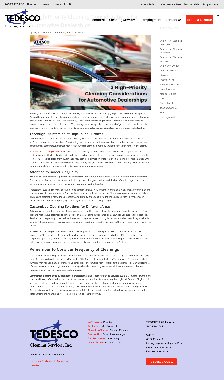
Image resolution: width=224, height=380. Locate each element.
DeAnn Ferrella (96, 342)
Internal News (167, 80)
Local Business (167, 89)
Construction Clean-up (171, 70)
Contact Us (173, 20)
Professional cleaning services (45, 151)
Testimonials (191, 4)
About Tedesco (149, 4)
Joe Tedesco (94, 326)
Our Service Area (171, 4)
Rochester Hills (168, 103)
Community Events (169, 66)
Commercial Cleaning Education (60, 32)
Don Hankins (94, 334)
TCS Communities (169, 108)
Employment (152, 20)
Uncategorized (167, 117)
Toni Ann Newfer (96, 338)
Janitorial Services (169, 84)
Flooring (164, 75)
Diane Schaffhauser (98, 330)
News (81, 32)
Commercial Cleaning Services (113, 20)
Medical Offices (168, 94)
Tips (162, 112)
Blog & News (210, 4)
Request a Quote (199, 20)
